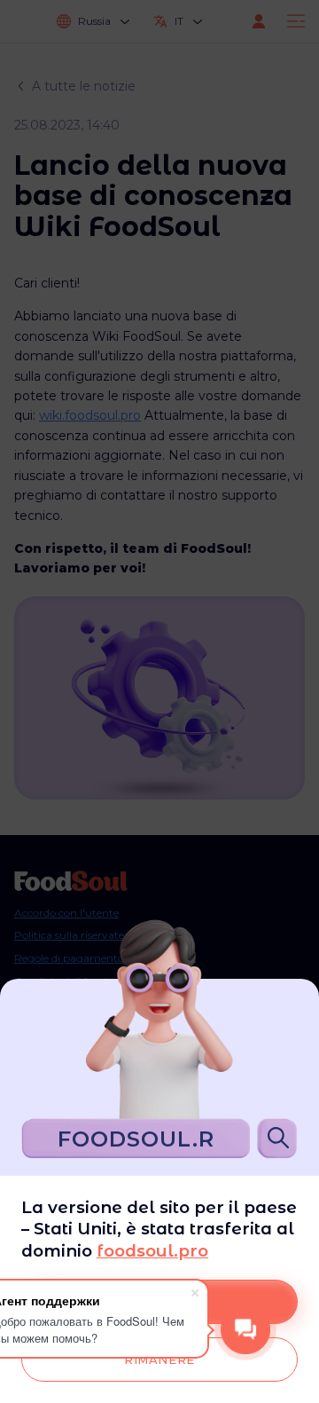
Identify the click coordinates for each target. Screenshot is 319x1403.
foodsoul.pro (152, 1251)
